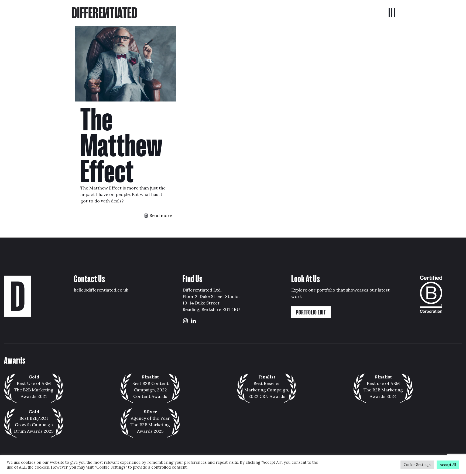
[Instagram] (185, 321)
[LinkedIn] (193, 321)
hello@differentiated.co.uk (101, 290)
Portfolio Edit (311, 312)
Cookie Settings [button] (417, 464)
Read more (160, 215)
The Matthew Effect (121, 145)
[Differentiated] (104, 12)
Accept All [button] (448, 464)
